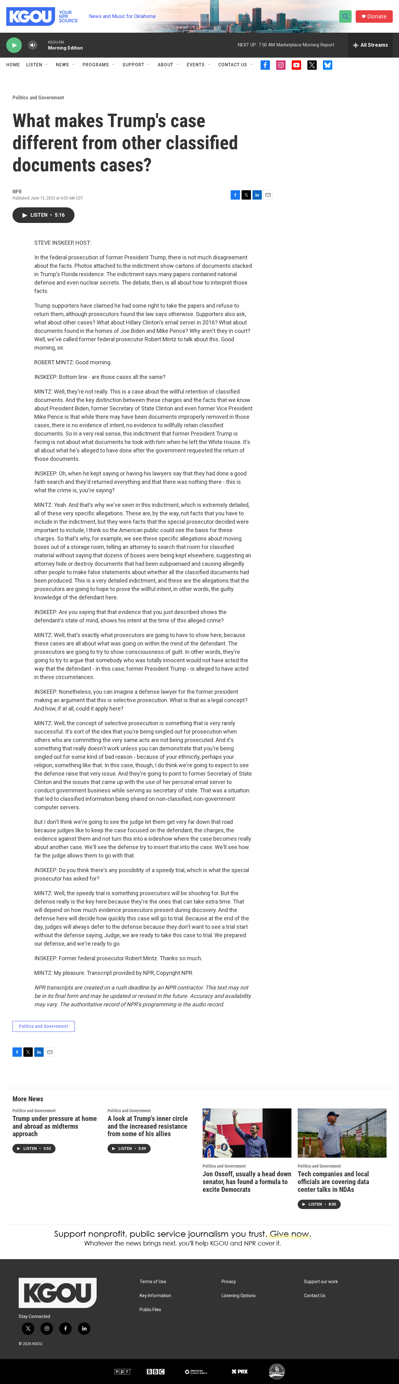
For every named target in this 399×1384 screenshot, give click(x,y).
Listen (34, 64)
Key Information (155, 1295)
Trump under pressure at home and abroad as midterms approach (54, 1126)
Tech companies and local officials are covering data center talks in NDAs (333, 1181)
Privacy (229, 1281)
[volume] (32, 45)
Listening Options (239, 1295)
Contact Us (232, 64)
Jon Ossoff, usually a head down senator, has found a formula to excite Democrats (247, 1181)
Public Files (150, 1309)
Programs (96, 64)
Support (133, 64)
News (62, 64)
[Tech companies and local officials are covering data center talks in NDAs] (342, 1133)
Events (196, 64)
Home (13, 64)
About (165, 64)
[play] (14, 45)
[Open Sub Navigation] (47, 64)
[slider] (43, 45)
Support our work (321, 1281)
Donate (377, 16)
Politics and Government (38, 97)
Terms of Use (153, 1281)
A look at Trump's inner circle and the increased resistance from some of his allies (148, 1126)
